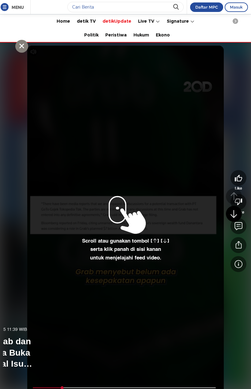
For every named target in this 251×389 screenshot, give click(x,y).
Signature (178, 21)
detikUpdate (117, 21)
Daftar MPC (206, 7)
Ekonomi (165, 34)
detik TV (86, 21)
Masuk (236, 7)
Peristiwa (116, 34)
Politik (91, 34)
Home (63, 21)
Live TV (146, 21)
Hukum (141, 34)
